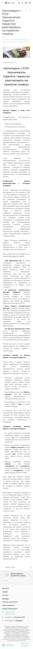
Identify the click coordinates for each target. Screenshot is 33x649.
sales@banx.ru (15, 617)
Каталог (5, 588)
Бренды (5, 599)
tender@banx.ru (14, 620)
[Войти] (26, 3)
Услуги (5, 595)
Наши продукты (8, 605)
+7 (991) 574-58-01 (9, 612)
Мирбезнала (15, 550)
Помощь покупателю (10, 602)
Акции (5, 592)
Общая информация (9, 609)
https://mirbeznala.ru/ (10, 559)
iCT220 (5, 502)
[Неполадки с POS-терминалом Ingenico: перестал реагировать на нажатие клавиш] (16, 52)
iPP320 (25, 499)
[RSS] (25, 10)
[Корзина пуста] (30, 3)
